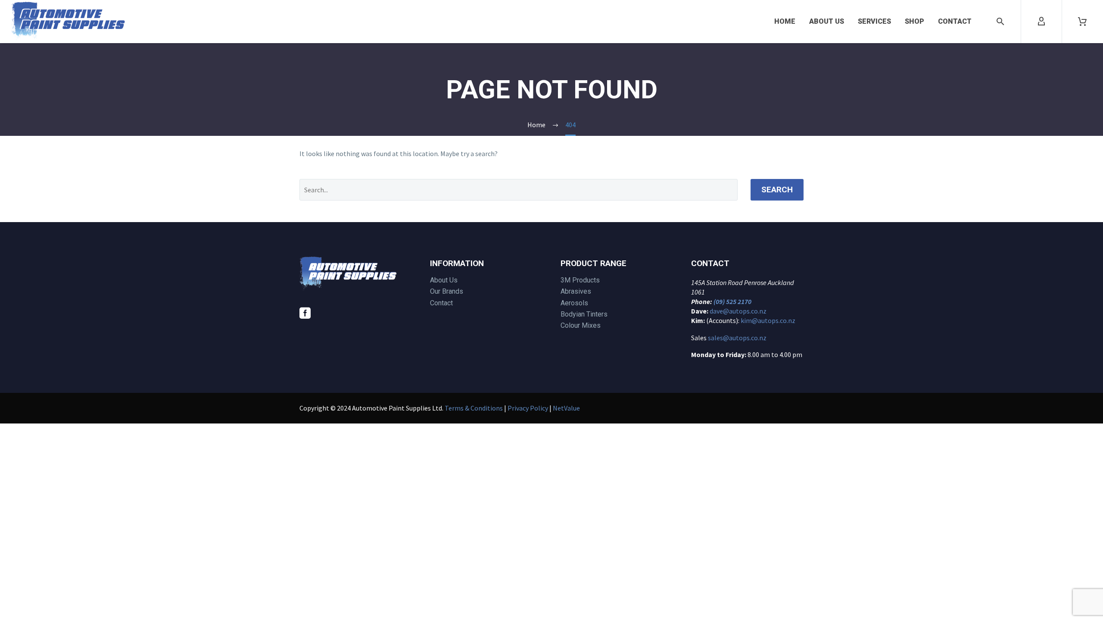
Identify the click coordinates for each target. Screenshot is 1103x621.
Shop (914, 21)
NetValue (566, 408)
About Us (826, 21)
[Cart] (1082, 21)
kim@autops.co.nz (768, 320)
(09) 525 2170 (732, 301)
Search (777, 189)
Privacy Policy (528, 408)
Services (874, 21)
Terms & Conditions (474, 408)
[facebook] (305, 313)
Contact (955, 21)
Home (784, 21)
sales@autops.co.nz (737, 337)
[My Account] (1041, 21)
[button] (1000, 21)
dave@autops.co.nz (738, 311)
